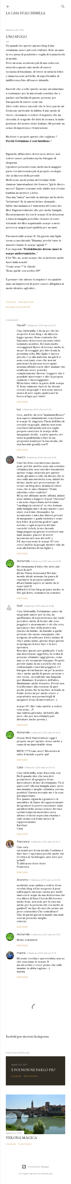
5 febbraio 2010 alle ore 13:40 (40, 767)
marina (21, 953)
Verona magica (21, 1137)
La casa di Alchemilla (25, 13)
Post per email (25, 302)
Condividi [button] (11, 302)
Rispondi (22, 401)
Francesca (23, 841)
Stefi (20, 605)
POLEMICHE (23, 307)
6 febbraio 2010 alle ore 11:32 (45, 934)
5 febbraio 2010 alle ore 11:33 (41, 457)
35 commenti (31, 1076)
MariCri (21, 457)
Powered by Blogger (38, 1166)
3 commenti (24, 1144)
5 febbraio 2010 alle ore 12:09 (46, 561)
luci (19, 409)
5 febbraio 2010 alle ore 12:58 (39, 606)
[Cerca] (63, 5)
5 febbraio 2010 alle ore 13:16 (45, 732)
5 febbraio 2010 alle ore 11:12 (41, 325)
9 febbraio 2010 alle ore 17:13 (41, 953)
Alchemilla (23, 561)
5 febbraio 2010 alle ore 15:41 (45, 841)
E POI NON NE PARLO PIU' (33, 1069)
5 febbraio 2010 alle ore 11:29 (37, 409)
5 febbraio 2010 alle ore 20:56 (45, 880)
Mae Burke (46, 1173)
